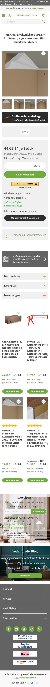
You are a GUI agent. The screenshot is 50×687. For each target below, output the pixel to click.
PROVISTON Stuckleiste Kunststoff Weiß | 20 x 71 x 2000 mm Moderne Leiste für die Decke (12, 438)
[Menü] (3, 15)
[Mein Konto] (10, 14)
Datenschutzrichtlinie (14, 524)
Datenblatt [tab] (10, 285)
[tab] (25, 276)
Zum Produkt (12, 391)
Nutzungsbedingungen (15, 527)
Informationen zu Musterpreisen (20, 211)
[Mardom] (25, 132)
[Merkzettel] (43, 14)
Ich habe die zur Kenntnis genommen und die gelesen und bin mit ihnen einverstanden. (26, 535)
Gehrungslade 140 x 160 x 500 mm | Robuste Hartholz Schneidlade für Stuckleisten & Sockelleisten (12, 349)
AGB (31, 535)
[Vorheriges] (4, 73)
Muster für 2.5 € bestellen (25, 217)
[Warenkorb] (48, 12)
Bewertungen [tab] (12, 295)
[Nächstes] (44, 73)
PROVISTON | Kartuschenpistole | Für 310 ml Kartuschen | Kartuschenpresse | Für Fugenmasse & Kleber (37, 350)
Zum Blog (25, 575)
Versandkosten (27, 677)
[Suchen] (43, 21)
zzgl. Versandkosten (28, 158)
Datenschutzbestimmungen (27, 533)
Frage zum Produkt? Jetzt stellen (29, 234)
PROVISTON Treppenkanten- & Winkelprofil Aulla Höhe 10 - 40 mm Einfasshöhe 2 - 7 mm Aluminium (37, 438)
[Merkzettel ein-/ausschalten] (43, 53)
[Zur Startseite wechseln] (27, 15)
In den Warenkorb (25, 174)
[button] (25, 185)
